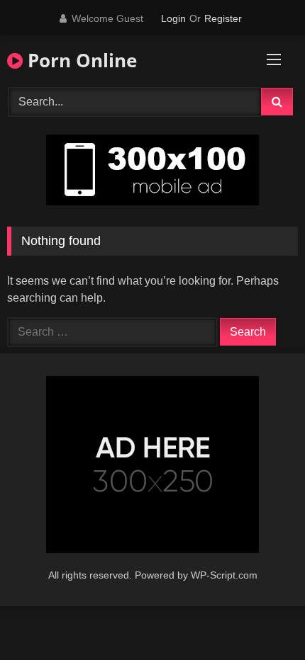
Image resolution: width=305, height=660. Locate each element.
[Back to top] (261, 618)
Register (223, 18)
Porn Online (80, 60)
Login (173, 18)
